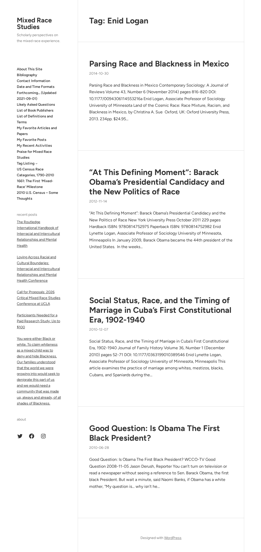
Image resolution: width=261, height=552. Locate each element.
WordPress (172, 538)
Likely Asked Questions (36, 104)
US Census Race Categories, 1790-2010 (35, 172)
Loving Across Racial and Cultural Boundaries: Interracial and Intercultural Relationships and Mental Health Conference (38, 269)
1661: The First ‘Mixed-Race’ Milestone (35, 184)
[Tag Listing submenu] (36, 163)
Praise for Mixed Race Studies (34, 155)
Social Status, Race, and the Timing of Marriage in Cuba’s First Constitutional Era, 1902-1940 (160, 310)
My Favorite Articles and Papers (37, 131)
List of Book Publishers (35, 110)
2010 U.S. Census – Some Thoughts (37, 196)
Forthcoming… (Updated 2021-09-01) (36, 96)
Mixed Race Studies (34, 23)
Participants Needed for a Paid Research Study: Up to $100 (38, 321)
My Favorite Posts (31, 140)
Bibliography (27, 75)
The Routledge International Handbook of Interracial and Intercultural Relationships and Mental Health (38, 234)
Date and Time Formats (36, 87)
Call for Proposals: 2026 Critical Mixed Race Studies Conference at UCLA (38, 298)
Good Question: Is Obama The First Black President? (154, 433)
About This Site (29, 69)
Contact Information (33, 81)
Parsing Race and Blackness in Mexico (159, 64)
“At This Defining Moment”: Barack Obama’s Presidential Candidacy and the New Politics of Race (157, 181)
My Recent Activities (34, 145)
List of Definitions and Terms (35, 119)
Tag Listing (25, 163)
